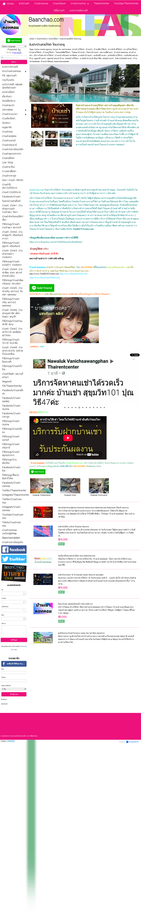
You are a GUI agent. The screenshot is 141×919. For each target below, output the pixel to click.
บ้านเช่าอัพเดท (47, 61)
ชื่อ (2, 590)
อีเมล (3, 615)
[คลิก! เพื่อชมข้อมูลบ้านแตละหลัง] (84, 382)
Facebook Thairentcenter (41, 495)
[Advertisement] (84, 169)
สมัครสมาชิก (4, 704)
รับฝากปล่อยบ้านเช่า (123, 58)
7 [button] (94, 98)
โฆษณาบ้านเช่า (78, 52)
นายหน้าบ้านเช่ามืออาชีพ (90, 58)
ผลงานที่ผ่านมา (106, 52)
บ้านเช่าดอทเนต (121, 52)
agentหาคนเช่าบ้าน (55, 58)
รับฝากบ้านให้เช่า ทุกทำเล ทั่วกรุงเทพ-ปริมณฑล (73, 526)
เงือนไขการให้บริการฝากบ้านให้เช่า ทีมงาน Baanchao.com (76, 555)
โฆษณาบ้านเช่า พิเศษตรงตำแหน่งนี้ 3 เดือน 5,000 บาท (75, 604)
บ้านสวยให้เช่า (35, 52)
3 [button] (78, 98)
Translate (17, 53)
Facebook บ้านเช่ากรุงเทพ (98, 495)
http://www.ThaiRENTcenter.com (44, 274)
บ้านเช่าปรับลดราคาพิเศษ (66, 55)
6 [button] (90, 98)
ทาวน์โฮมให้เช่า (130, 49)
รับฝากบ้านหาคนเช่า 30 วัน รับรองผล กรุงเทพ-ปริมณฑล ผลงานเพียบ (80, 574)
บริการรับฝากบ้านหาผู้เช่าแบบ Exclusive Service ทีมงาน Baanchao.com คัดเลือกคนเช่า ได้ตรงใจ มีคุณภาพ (93, 507)
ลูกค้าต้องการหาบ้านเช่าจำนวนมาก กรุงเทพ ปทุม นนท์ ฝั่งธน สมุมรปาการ (81, 633)
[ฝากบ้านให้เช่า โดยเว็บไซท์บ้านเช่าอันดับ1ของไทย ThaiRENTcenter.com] (51, 142)
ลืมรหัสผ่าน (4, 699)
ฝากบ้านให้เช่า (53, 38)
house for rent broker (62, 49)
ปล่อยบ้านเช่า (108, 58)
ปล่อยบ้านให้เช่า (72, 58)
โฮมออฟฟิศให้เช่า (63, 52)
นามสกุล (4, 598)
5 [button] (86, 98)
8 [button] (99, 98)
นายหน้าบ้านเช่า (85, 55)
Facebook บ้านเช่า (70, 495)
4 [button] (82, 98)
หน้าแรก (31, 38)
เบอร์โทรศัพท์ (5, 607)
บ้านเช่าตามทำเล (42, 38)
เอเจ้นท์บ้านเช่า (99, 55)
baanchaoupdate (61, 61)
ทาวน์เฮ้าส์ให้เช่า (115, 49)
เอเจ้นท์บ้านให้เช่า (115, 55)
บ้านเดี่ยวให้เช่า (100, 49)
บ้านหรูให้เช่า (48, 52)
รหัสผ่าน (3, 677)
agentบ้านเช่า (40, 58)
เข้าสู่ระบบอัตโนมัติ (6, 686)
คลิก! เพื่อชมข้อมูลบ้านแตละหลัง (44, 403)
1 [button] (70, 98)
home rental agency (43, 49)
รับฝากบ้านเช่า (92, 52)
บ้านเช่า (89, 49)
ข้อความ (4, 624)
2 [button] (74, 98)
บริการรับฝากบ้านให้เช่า (44, 55)
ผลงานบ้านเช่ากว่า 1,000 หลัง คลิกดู (46, 258)
